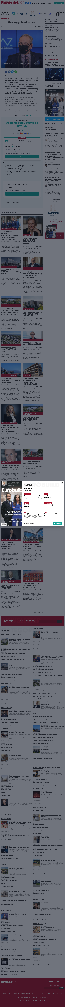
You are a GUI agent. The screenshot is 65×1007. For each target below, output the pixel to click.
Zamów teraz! (57, 523)
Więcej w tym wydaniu (30, 523)
